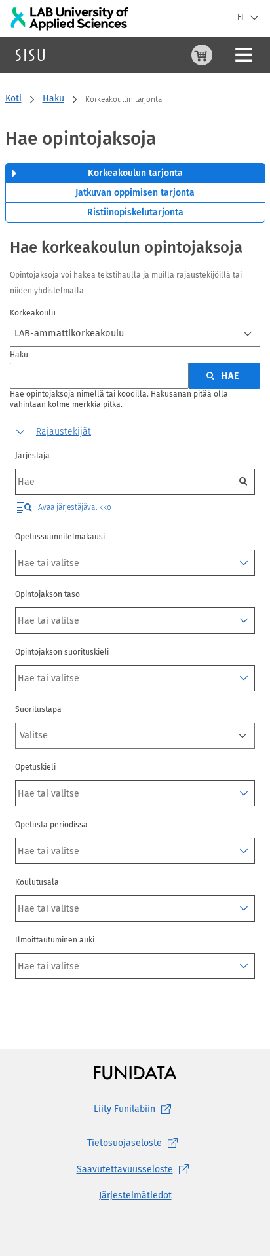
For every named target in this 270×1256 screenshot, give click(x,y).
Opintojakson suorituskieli (62, 651)
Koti (13, 98)
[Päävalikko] (244, 55)
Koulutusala (37, 882)
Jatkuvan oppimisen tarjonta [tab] (135, 192)
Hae (230, 376)
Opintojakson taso (47, 594)
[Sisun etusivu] (30, 55)
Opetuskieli (35, 767)
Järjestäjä (32, 455)
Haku (53, 98)
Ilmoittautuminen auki (54, 939)
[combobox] (135, 334)
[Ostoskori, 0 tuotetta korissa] (202, 55)
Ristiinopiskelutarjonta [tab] (135, 212)
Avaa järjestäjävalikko (73, 507)
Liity (124, 1109)
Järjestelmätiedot (135, 1195)
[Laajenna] (243, 562)
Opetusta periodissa (51, 824)
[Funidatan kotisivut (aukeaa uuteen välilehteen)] (135, 1072)
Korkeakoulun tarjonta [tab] (135, 173)
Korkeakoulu (33, 312)
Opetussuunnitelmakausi (60, 536)
